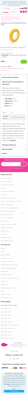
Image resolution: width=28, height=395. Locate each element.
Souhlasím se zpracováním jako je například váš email (13, 168)
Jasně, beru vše (14, 391)
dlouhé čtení (7, 384)
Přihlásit (24, 164)
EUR (6, 8)
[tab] (14, 77)
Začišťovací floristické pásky (7, 20)
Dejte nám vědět (16, 138)
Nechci (14, 388)
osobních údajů (17, 168)
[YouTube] (17, 358)
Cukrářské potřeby (13, 17)
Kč (4, 8)
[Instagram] (14, 358)
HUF (9, 8)
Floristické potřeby (15, 18)
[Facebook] (10, 358)
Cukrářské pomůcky (5, 18)
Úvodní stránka (4, 17)
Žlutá (12, 112)
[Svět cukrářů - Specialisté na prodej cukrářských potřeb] (5, 11)
